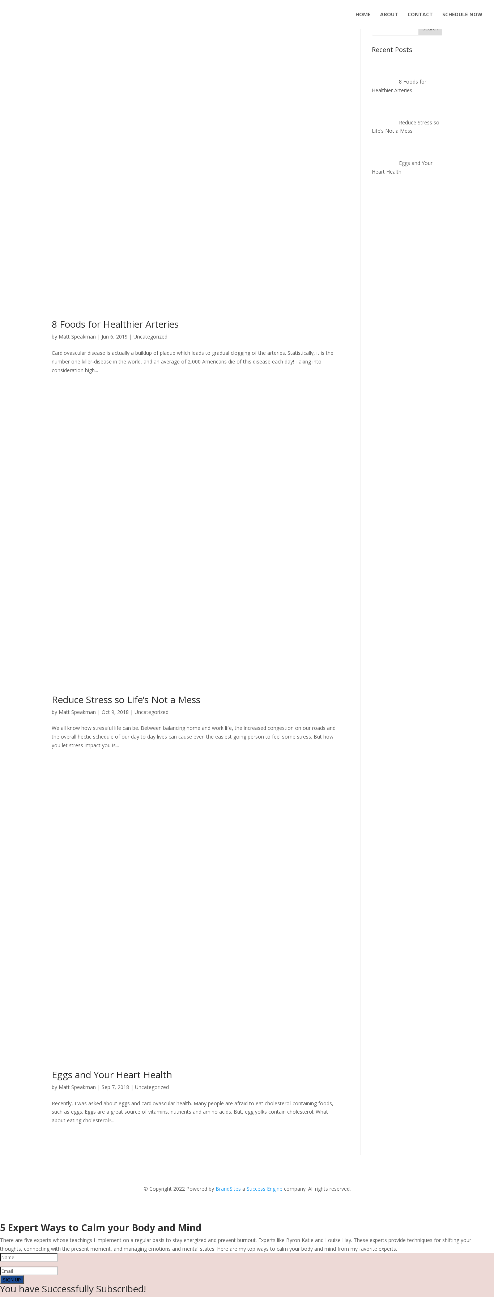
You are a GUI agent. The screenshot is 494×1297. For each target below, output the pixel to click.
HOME (363, 15)
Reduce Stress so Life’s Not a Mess (126, 699)
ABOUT (389, 15)
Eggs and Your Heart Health (112, 1074)
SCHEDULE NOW (462, 15)
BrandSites (228, 1188)
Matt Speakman (77, 336)
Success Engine (264, 1188)
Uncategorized (150, 336)
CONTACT (420, 15)
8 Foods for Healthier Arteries (115, 324)
